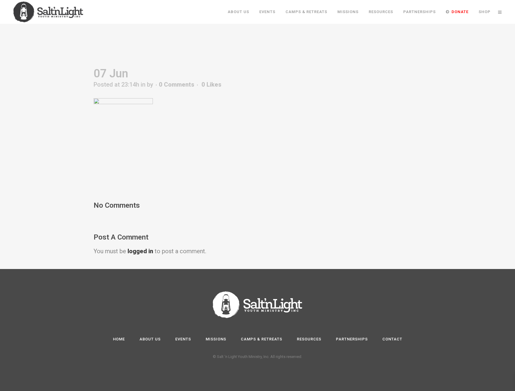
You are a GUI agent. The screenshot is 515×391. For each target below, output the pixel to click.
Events (183, 339)
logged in (140, 251)
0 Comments (176, 84)
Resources (309, 339)
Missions (216, 339)
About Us (150, 339)
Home (119, 339)
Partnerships (352, 339)
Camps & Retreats (261, 339)
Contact (392, 339)
